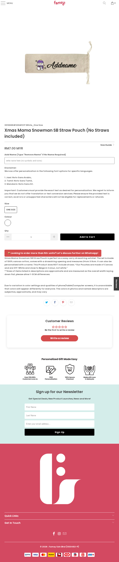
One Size (10, 209)
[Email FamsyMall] (64, 534)
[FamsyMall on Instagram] (59, 534)
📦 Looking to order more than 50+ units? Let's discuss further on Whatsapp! (53, 253)
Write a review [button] (59, 338)
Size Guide (106, 144)
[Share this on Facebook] (55, 302)
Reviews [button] (116, 283)
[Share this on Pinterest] (63, 302)
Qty (6, 230)
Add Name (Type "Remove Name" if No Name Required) (35, 154)
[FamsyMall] (59, 3)
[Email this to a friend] (71, 302)
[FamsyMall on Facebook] (54, 534)
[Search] (104, 3)
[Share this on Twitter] (46, 302)
